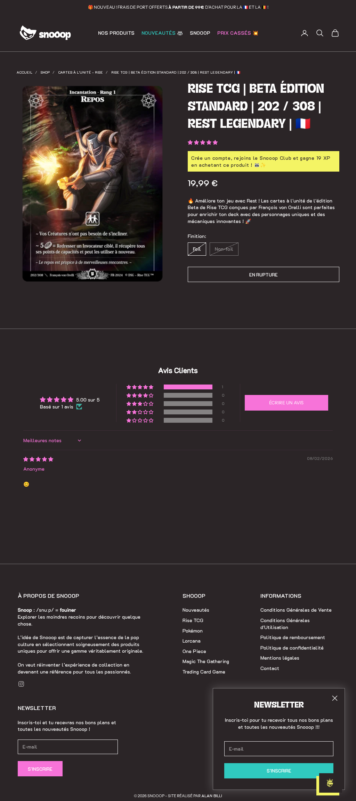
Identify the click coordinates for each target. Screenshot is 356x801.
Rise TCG (193, 620)
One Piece (194, 651)
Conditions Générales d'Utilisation (285, 623)
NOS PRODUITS (116, 33)
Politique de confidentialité (292, 647)
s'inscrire (279, 771)
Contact (269, 668)
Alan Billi (211, 795)
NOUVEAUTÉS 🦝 (162, 33)
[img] (38, 459)
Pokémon (193, 630)
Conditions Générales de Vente (296, 609)
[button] (203, 142)
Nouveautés (196, 609)
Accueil (24, 72)
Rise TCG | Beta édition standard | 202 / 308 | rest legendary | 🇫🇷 (175, 72)
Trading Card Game (204, 671)
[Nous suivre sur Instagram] (21, 683)
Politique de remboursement (292, 637)
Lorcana (192, 640)
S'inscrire (40, 769)
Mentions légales (279, 657)
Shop (45, 72)
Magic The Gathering (206, 661)
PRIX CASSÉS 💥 (237, 33)
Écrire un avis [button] (286, 402)
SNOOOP (200, 33)
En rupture (263, 275)
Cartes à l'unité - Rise (80, 72)
